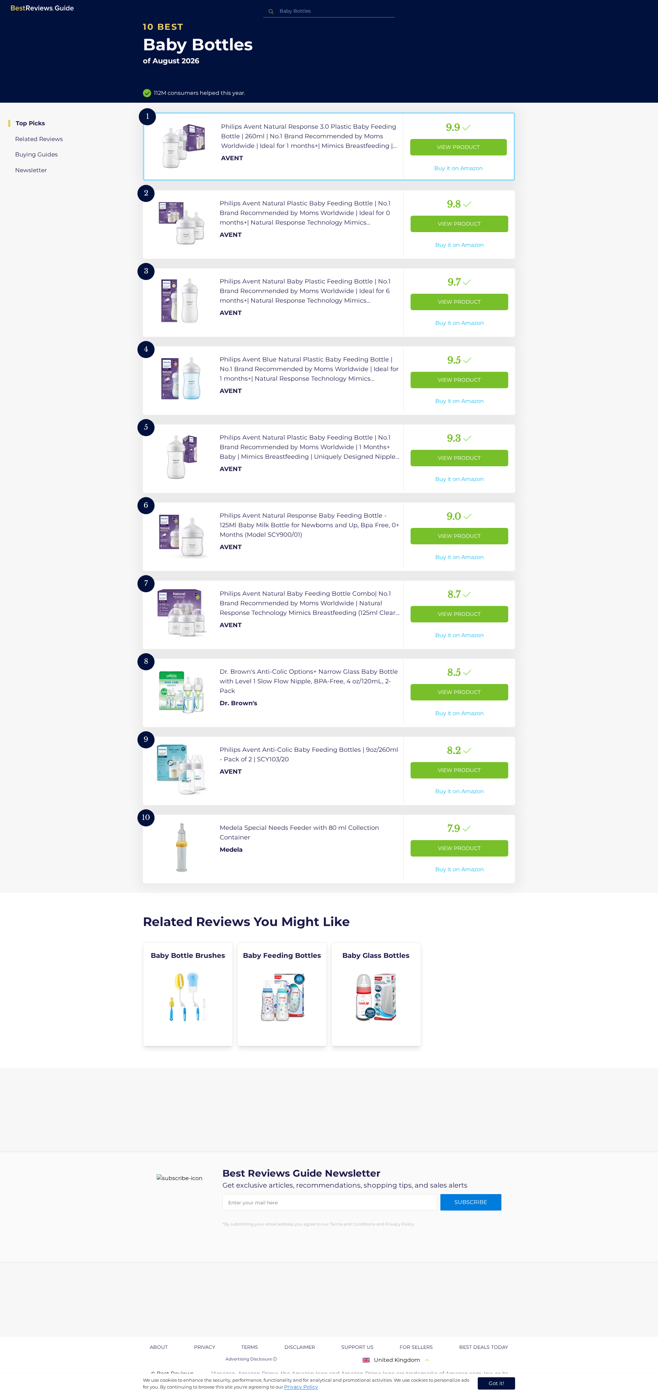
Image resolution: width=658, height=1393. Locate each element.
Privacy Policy (301, 1387)
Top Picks (30, 123)
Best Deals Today (483, 1347)
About (159, 1347)
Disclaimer (299, 1347)
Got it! (496, 1383)
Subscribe (470, 1202)
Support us (357, 1347)
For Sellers (416, 1347)
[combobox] (329, 11)
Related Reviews (39, 139)
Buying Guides (36, 154)
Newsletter (31, 170)
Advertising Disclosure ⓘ (251, 1359)
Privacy (204, 1347)
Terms (249, 1347)
